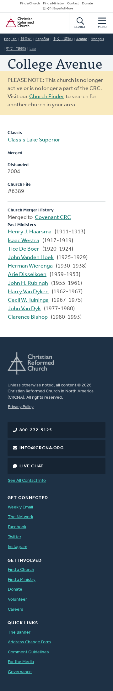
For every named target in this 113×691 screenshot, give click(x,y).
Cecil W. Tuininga (28, 300)
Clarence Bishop (28, 317)
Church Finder (46, 97)
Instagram (17, 547)
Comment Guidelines (28, 652)
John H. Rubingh (28, 283)
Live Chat (31, 466)
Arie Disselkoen (27, 275)
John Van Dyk (24, 309)
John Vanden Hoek (31, 258)
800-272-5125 (35, 430)
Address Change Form (29, 642)
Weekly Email (20, 507)
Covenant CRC (53, 218)
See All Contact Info (27, 480)
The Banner (19, 632)
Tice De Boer (23, 249)
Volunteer (17, 599)
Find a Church (30, 3)
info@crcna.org (41, 448)
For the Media (21, 662)
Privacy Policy (21, 407)
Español (42, 39)
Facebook (17, 527)
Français (97, 39)
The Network (20, 517)
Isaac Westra (23, 241)
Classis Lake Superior (34, 140)
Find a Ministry (53, 3)
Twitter (14, 537)
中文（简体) (63, 39)
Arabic (81, 39)
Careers (15, 609)
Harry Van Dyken (28, 292)
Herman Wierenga (30, 266)
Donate (87, 3)
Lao (33, 49)
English (10, 39)
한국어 (26, 39)
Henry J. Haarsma (29, 232)
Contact (73, 3)
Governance (20, 672)
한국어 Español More (57, 8)
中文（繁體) (16, 49)
